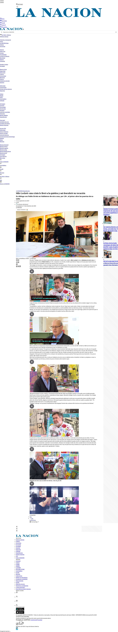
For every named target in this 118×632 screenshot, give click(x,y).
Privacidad (39, 620)
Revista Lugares (4, 148)
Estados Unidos (4, 64)
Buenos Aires (3, 69)
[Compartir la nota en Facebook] (17, 266)
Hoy (31, 517)
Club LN (4, 25)
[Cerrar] (23, 29)
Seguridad (2, 71)
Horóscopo (3, 109)
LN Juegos (2, 104)
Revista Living (3, 150)
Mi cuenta (4, 27)
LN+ (32, 518)
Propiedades (3, 54)
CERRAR (2, 0)
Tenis (1, 97)
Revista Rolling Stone (5, 151)
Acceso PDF (3, 128)
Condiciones (33, 620)
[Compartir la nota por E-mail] (20, 266)
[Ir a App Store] (20, 613)
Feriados (2, 110)
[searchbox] (58, 32)
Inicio (3, 19)
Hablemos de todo (5, 81)
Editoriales (2, 86)
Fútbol (1, 94)
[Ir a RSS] (17, 605)
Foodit (3, 23)
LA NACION (19, 191)
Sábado (2, 138)
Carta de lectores (4, 135)
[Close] (17, 527)
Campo (2, 53)
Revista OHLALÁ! (4, 145)
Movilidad (2, 58)
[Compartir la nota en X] (18, 266)
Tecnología (3, 107)
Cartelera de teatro (5, 123)
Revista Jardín (3, 153)
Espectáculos (26, 191)
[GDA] (20, 625)
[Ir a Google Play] (20, 610)
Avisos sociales (4, 133)
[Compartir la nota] (17, 262)
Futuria (2, 50)
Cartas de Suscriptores (6, 89)
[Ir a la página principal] (59, 16)
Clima (1, 41)
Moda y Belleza (4, 115)
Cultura (2, 74)
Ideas (1, 140)
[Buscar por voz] (116, 32)
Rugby (1, 95)
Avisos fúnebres (4, 132)
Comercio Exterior (4, 56)
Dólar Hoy (2, 51)
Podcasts (2, 113)
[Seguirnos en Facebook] (17, 592)
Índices (2, 59)
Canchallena (3, 99)
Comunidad (3, 76)
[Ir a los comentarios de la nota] (18, 260)
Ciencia (2, 79)
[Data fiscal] (17, 629)
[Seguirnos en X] (17, 597)
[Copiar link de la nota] (17, 264)
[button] (59, 106)
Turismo (2, 105)
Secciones (4, 21)
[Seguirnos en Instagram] (17, 601)
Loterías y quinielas (5, 112)
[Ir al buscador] (17, 6)
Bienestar (2, 77)
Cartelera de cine (4, 122)
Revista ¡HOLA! (3, 146)
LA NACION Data (4, 43)
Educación (2, 72)
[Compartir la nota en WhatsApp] (18, 262)
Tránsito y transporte (5, 40)
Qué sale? (2, 120)
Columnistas (3, 87)
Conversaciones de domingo (7, 136)
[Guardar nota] (17, 260)
